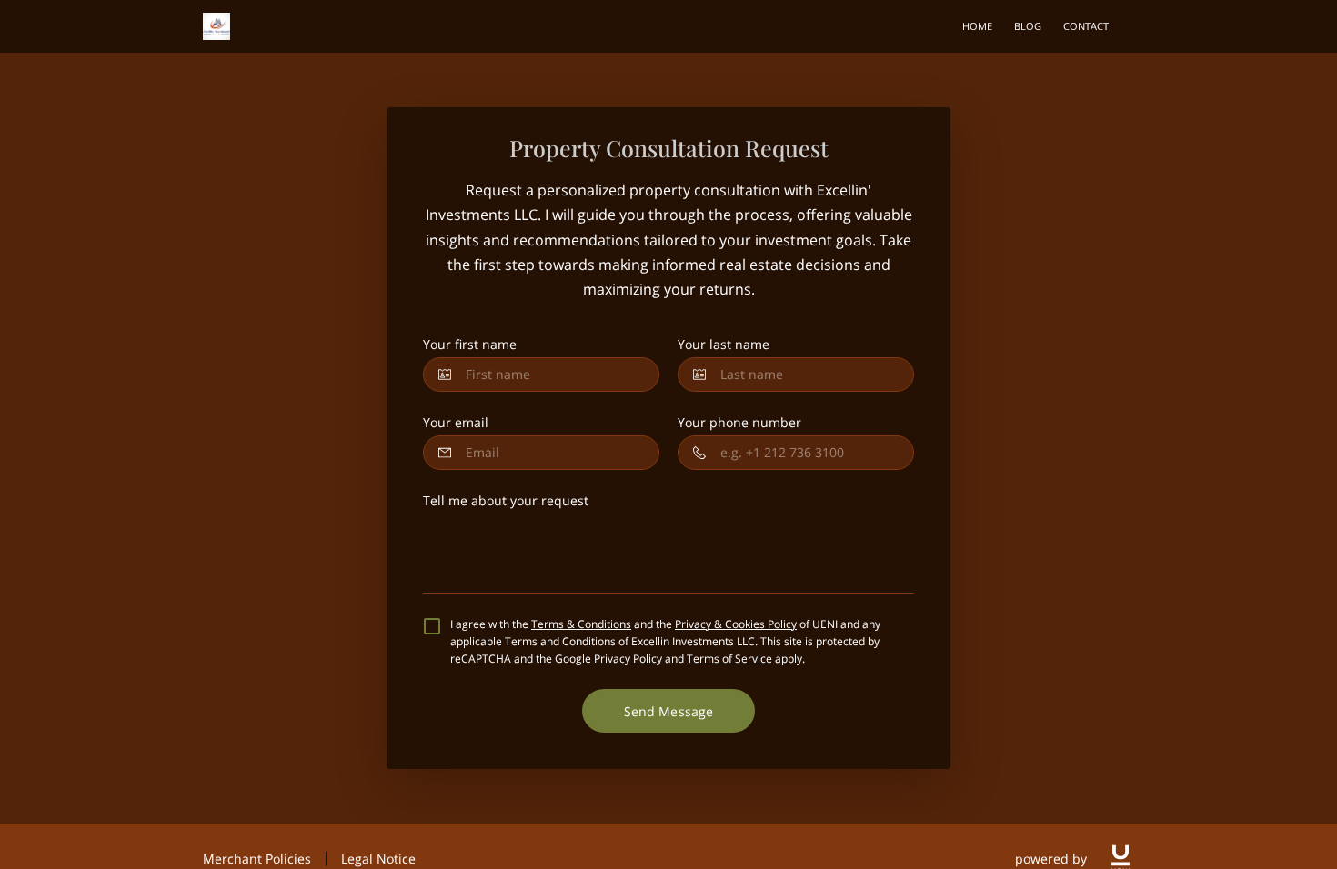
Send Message (668, 711)
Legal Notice (378, 858)
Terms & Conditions (581, 624)
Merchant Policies (257, 858)
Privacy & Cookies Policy (736, 624)
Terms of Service (729, 658)
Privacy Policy (628, 658)
